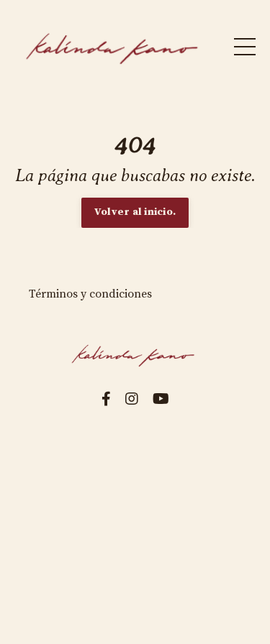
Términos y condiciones (90, 294)
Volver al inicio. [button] (135, 212)
